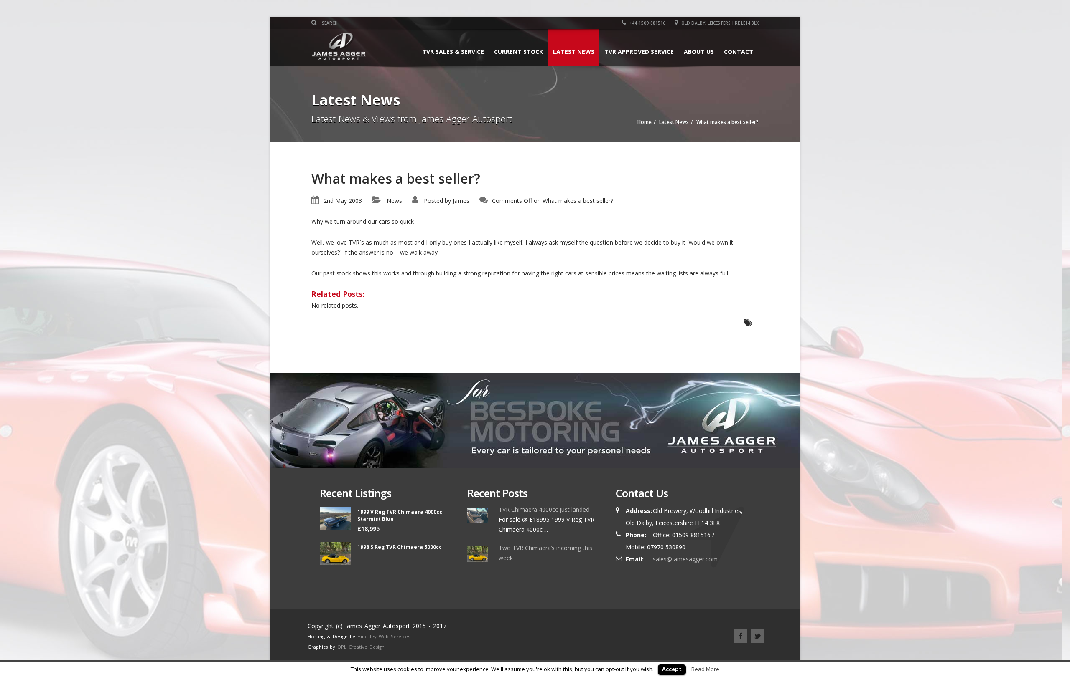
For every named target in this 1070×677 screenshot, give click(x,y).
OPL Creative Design (361, 647)
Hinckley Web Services (383, 636)
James (461, 201)
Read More (705, 669)
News (394, 201)
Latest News (573, 52)
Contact (738, 52)
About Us (699, 52)
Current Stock (518, 52)
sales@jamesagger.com (685, 559)
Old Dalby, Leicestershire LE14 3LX (719, 23)
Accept (672, 669)
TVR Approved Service (639, 52)
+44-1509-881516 (646, 23)
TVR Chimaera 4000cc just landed (544, 509)
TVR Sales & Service (453, 52)
